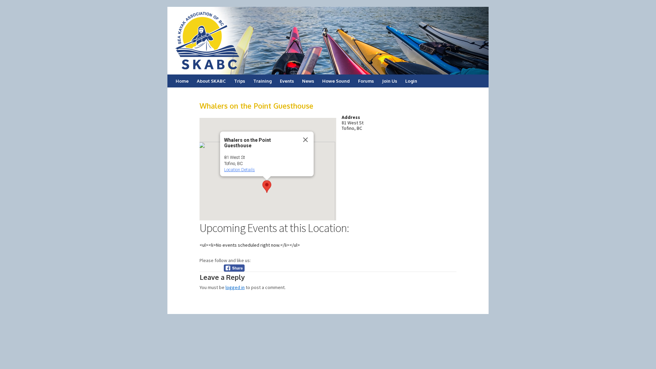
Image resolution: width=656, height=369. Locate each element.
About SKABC (211, 81)
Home (182, 81)
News (308, 81)
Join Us (389, 81)
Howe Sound (336, 81)
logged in (235, 287)
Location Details (239, 169)
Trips (239, 81)
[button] (266, 186)
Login (411, 81)
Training (262, 81)
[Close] (305, 140)
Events (287, 81)
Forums (366, 81)
